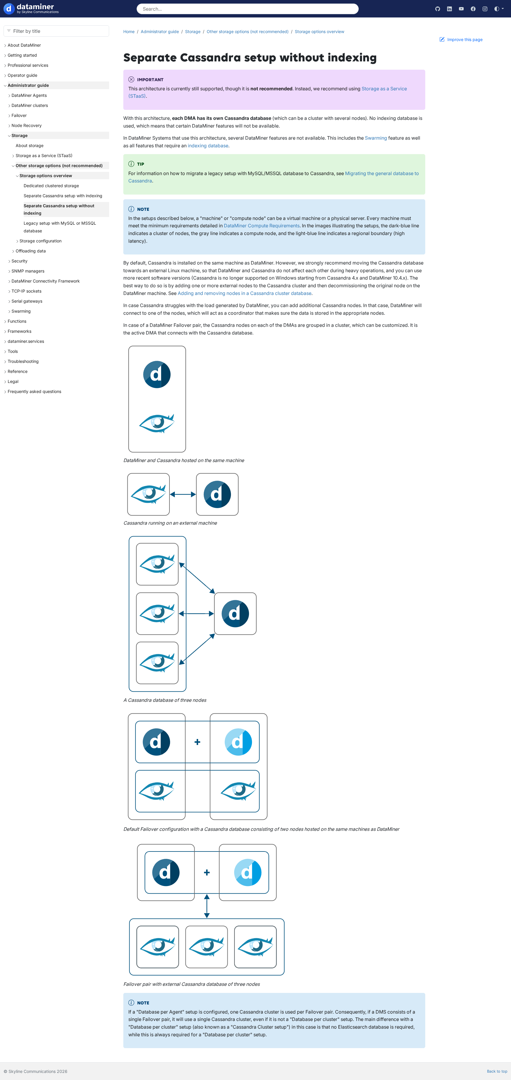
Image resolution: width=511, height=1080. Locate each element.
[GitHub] (438, 9)
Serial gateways (27, 301)
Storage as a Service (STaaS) (44, 155)
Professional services (28, 65)
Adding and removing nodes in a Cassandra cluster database (244, 293)
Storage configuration (41, 240)
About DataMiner (24, 45)
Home (129, 31)
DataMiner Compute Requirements (262, 226)
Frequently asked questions (34, 391)
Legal (13, 381)
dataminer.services (26, 341)
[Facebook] (473, 9)
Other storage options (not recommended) (59, 165)
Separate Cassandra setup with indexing (63, 195)
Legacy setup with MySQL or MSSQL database (60, 227)
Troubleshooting (23, 361)
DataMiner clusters (30, 105)
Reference (18, 371)
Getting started (22, 55)
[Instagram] (485, 9)
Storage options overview (46, 175)
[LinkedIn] (449, 9)
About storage (29, 145)
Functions (17, 321)
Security (20, 260)
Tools (13, 351)
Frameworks (19, 331)
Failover (19, 115)
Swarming (21, 311)
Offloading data (31, 250)
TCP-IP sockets (26, 290)
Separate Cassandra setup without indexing (59, 209)
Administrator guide (28, 85)
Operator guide (22, 75)
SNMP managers (28, 270)
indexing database (208, 146)
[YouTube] (461, 9)
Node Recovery (27, 125)
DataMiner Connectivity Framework (46, 280)
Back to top (497, 1071)
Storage (20, 135)
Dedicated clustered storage (51, 185)
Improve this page (465, 39)
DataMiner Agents (29, 95)
